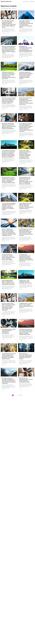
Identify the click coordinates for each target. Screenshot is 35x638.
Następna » (20, 395)
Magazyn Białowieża (6, 1)
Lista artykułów (25, 1)
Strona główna (31, 1)
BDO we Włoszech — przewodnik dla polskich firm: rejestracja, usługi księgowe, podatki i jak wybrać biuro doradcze (25, 356)
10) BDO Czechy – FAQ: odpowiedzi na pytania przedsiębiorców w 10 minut (25, 282)
